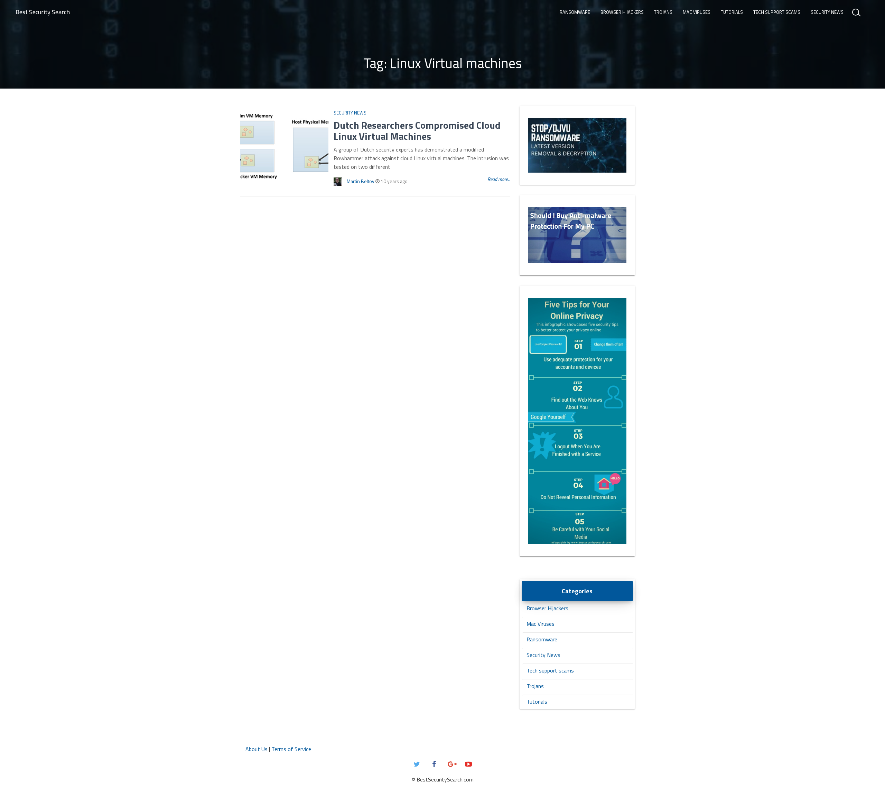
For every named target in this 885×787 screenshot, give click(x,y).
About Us (256, 749)
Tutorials (732, 12)
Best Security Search (43, 12)
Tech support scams (776, 12)
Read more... (498, 179)
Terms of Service (291, 749)
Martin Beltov (360, 181)
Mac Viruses (696, 12)
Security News (827, 12)
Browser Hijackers (622, 12)
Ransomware (575, 12)
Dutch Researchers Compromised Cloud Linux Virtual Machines (417, 131)
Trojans (663, 12)
